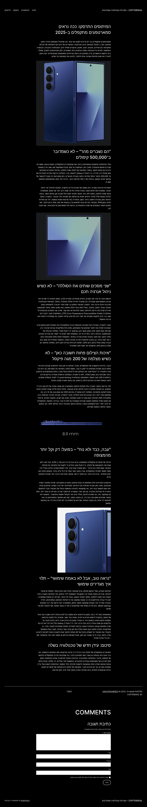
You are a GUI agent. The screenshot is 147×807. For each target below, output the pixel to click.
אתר (109, 769)
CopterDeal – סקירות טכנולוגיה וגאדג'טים (122, 10)
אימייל (108, 761)
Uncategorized (110, 691)
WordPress (25, 800)
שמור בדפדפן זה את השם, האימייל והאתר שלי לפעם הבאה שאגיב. (89, 777)
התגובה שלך (107, 733)
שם (109, 753)
